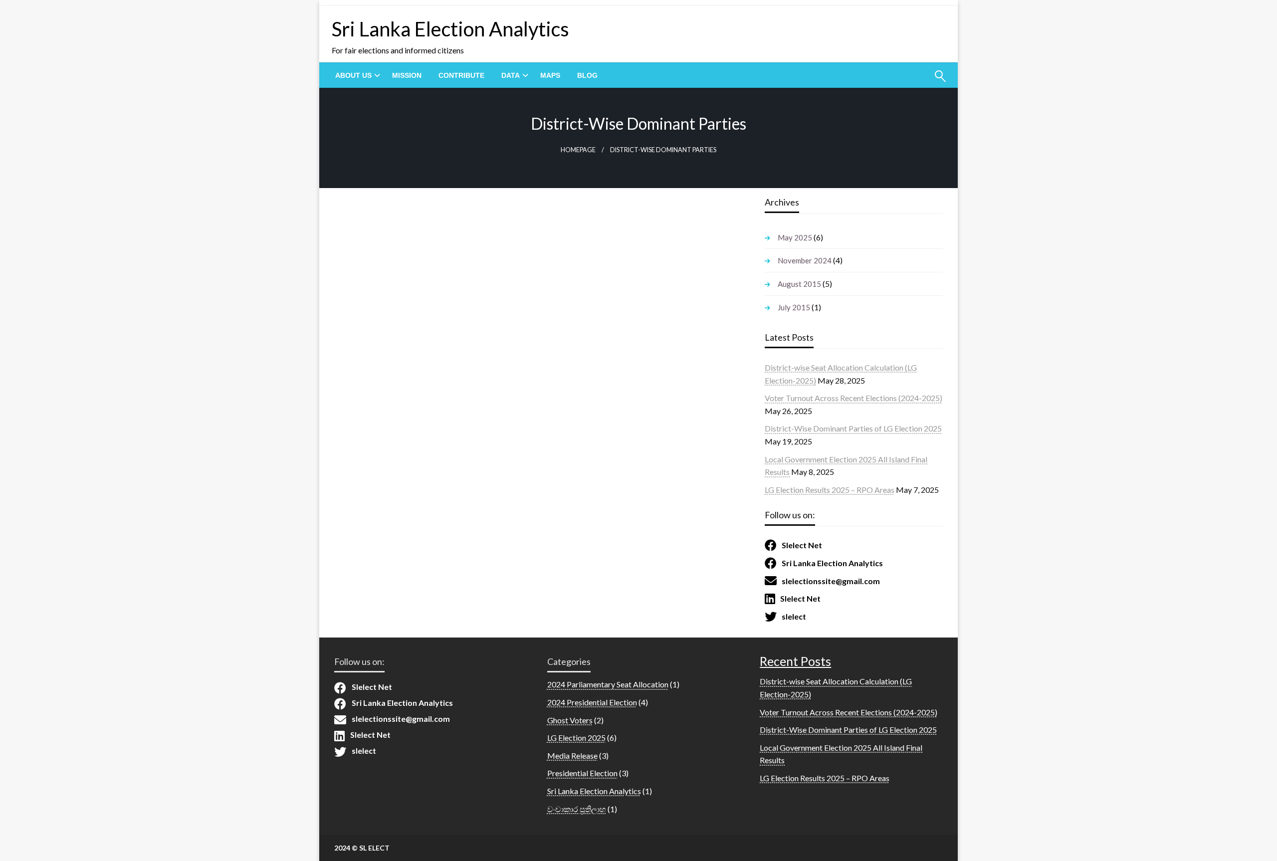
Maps (550, 75)
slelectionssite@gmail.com (831, 581)
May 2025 (795, 237)
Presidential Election (582, 773)
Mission (407, 75)
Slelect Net (802, 545)
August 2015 (799, 283)
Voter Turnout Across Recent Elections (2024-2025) (853, 398)
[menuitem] (355, 75)
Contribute (461, 75)
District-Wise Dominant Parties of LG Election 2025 (853, 428)
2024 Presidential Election (592, 702)
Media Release (572, 755)
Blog (587, 75)
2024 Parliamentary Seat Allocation (607, 684)
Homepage (578, 150)
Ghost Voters (570, 720)
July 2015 (794, 307)
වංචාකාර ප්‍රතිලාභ (576, 809)
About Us (353, 75)
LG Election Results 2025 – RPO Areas (829, 489)
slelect (794, 616)
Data (510, 75)
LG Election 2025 (576, 737)
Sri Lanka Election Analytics (450, 29)
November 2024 (805, 260)
